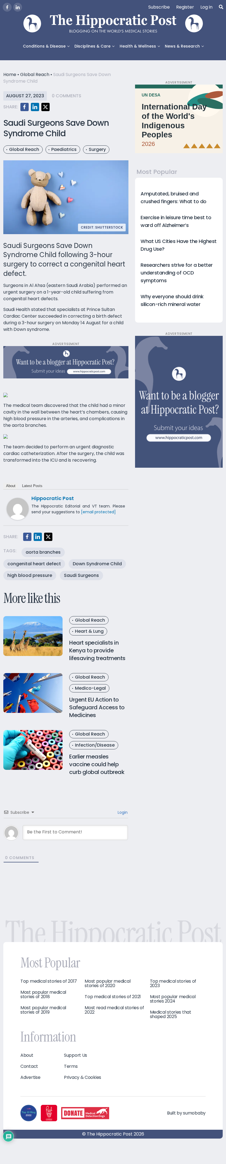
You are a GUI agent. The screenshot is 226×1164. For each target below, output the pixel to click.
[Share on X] (45, 107)
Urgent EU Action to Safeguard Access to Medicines (97, 707)
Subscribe (159, 7)
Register (185, 7)
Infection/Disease (95, 745)
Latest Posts (32, 486)
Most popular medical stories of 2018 (43, 994)
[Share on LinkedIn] (35, 107)
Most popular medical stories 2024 (173, 999)
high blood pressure (29, 575)
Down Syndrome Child (97, 564)
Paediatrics (64, 149)
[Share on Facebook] (24, 107)
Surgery (97, 149)
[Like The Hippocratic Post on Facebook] (7, 7)
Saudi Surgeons (81, 575)
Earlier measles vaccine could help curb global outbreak (96, 764)
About (10, 486)
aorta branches (43, 552)
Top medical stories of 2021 (113, 997)
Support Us (75, 1055)
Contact (29, 1066)
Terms (71, 1066)
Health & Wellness (138, 46)
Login (122, 812)
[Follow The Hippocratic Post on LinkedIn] (17, 7)
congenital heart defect (34, 564)
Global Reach (34, 74)
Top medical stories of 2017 (48, 981)
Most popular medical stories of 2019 (43, 1010)
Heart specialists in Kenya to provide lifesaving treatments (97, 650)
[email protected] (98, 512)
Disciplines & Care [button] (92, 46)
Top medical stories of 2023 (173, 983)
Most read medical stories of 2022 (114, 1010)
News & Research (182, 46)
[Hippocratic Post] (18, 509)
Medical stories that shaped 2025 (170, 1014)
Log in (206, 7)
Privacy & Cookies (82, 1077)
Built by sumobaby (186, 1113)
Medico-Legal (90, 688)
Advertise (30, 1077)
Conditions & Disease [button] (44, 46)
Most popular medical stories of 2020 (107, 983)
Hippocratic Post (52, 498)
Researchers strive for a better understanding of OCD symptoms (177, 272)
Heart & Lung (89, 631)
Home (9, 74)
